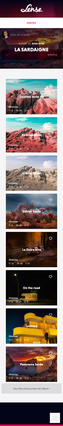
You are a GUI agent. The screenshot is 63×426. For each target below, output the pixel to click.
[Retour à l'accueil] (31, 8)
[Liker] (50, 85)
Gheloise (38, 43)
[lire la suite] (7, 55)
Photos (31, 23)
